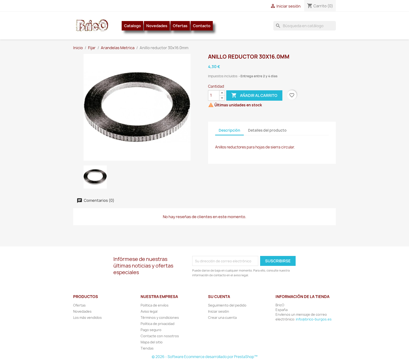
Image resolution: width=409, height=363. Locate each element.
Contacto (201, 25)
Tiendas (147, 348)
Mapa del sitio (152, 342)
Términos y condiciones (160, 317)
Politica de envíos (155, 305)
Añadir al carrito (254, 95)
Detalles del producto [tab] (267, 130)
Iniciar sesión (218, 311)
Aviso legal (149, 311)
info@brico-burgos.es (314, 319)
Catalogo (132, 25)
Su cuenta (219, 296)
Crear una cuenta (222, 317)
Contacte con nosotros (160, 336)
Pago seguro (151, 330)
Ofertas (180, 25)
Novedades (156, 25)
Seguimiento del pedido (227, 305)
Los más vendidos (87, 317)
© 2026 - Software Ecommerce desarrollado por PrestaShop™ (205, 356)
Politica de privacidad (157, 323)
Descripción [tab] (229, 130)
